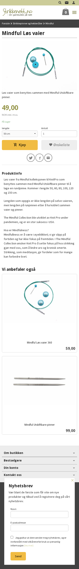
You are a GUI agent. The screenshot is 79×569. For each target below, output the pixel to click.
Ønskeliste (61, 145)
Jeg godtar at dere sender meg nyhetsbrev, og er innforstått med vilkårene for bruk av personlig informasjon (38, 541)
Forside (6, 23)
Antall (44, 128)
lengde (5, 128)
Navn (13, 509)
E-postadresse (18, 522)
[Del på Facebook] (39, 158)
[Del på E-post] (48, 158)
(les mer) (28, 545)
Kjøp (22, 145)
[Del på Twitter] (31, 158)
